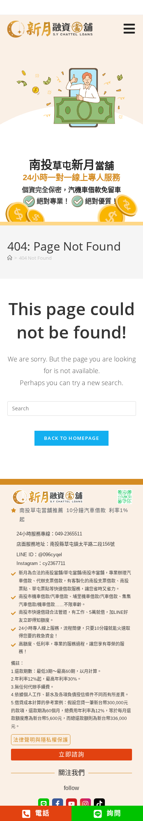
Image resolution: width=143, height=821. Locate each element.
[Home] (9, 258)
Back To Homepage (71, 438)
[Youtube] (71, 803)
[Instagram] (85, 803)
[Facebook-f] (57, 803)
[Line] (43, 803)
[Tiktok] (99, 803)
